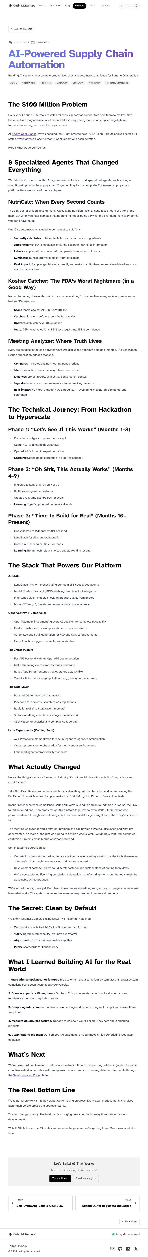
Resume (55, 5)
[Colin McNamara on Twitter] (136, 1248)
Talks (92, 5)
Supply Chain (28, 83)
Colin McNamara (24, 1234)
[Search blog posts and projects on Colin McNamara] (122, 6)
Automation (94, 83)
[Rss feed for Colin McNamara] (129, 6)
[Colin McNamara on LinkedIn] (128, 1248)
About (41, 5)
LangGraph (61, 83)
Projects (79, 5)
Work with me (60, 1178)
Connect (105, 5)
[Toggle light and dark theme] (136, 6)
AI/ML (13, 83)
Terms (12, 1246)
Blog (67, 5)
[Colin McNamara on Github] (120, 1248)
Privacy (22, 1246)
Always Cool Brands (24, 134)
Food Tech (46, 83)
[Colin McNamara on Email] (112, 1248)
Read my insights (86, 1178)
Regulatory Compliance (117, 83)
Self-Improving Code (26, 1075)
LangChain (78, 83)
